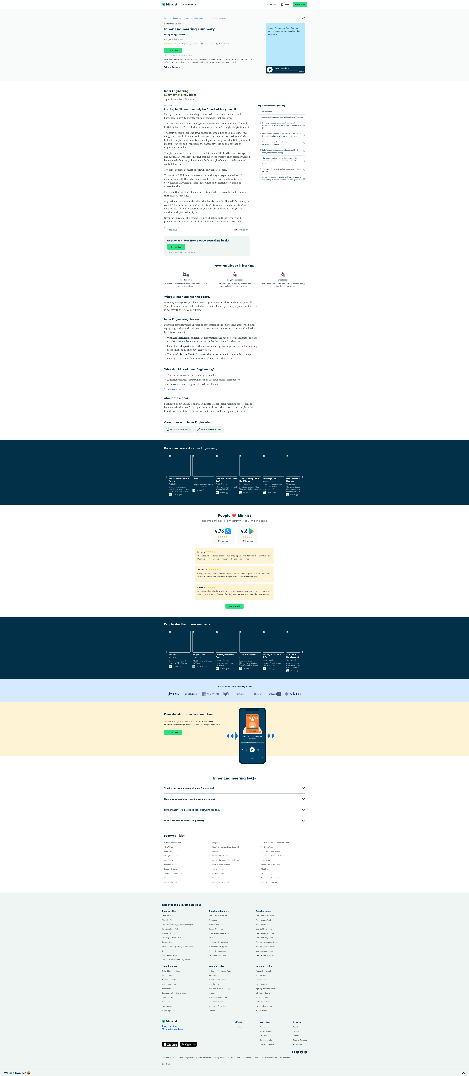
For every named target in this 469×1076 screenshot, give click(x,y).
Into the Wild (214, 984)
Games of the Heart (220, 856)
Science (212, 938)
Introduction (267, 112)
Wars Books (166, 1006)
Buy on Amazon (174, 389)
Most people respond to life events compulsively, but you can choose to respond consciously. (281, 135)
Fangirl (215, 842)
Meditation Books (169, 980)
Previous (173, 230)
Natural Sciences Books (171, 971)
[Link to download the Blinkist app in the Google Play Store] (188, 1044)
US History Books (263, 993)
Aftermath (168, 851)
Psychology (213, 920)
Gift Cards (263, 1036)
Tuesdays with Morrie (217, 980)
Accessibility (247, 1058)
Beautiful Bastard (170, 869)
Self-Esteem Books (263, 1002)
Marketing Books (168, 1010)
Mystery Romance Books (266, 988)
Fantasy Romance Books (265, 971)
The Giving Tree (267, 847)
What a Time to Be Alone (270, 864)
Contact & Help (266, 1040)
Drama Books (261, 980)
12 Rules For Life (168, 933)
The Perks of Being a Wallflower (273, 856)
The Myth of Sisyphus (217, 1006)
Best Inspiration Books (264, 951)
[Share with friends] (303, 18)
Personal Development (211, 429)
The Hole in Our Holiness (270, 851)
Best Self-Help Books (264, 929)
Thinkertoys (265, 860)
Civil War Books (262, 984)
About (295, 1027)
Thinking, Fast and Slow (171, 938)
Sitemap (179, 1058)
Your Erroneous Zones (269, 882)
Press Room (297, 1044)
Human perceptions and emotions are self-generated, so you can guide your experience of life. (281, 125)
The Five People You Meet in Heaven (275, 842)
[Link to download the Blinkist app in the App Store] (170, 1044)
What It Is (264, 869)
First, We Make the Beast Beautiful (225, 847)
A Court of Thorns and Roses (220, 971)
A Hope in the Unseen (172, 842)
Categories (188, 4)
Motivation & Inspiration (194, 18)
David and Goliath (216, 1002)
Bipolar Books (261, 1010)
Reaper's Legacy (218, 873)
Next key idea (239, 230)
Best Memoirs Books (264, 920)
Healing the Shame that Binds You (225, 860)
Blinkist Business (266, 1031)
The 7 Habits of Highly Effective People (177, 924)
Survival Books (261, 975)
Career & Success (216, 929)
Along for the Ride (171, 856)
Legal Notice (190, 1058)
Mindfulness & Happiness (218, 946)
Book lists (238, 1027)
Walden (212, 993)
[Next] (302, 477)
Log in (286, 4)
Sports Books (167, 997)
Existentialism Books (264, 1006)
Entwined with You (171, 882)
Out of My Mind (218, 869)
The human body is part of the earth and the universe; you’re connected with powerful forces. (279, 160)
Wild (262, 873)
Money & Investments (217, 951)
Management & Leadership (219, 933)
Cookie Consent (233, 1058)
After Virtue (168, 847)
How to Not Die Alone (221, 864)
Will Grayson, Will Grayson (271, 878)
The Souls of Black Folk (218, 997)
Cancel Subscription (267, 1044)
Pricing (262, 1027)
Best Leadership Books (265, 933)
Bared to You (169, 864)
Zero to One (167, 942)
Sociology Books (262, 997)
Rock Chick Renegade (221, 882)
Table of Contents (172, 67)
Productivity (214, 924)
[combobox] (170, 1064)
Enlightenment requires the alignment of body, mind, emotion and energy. (280, 151)
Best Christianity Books (265, 916)
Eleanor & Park (169, 878)
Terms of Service (204, 1058)
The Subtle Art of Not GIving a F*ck (176, 960)
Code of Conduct (300, 1040)
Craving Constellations (173, 873)
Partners (296, 1036)
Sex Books (166, 1002)
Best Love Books (262, 924)
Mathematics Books (169, 984)
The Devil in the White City (219, 988)
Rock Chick (216, 878)
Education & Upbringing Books (174, 993)
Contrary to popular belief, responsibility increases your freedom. (278, 143)
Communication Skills (217, 955)
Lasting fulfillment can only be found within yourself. (282, 117)
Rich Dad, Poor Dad (170, 929)
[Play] (270, 70)
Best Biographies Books (265, 946)
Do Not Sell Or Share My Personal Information (272, 1058)
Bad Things (168, 860)
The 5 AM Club (168, 920)
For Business (271, 4)
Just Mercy (213, 975)
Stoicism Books (168, 988)
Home (166, 18)
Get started (300, 4)
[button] (234, 788)
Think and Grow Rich (170, 955)
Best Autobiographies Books (267, 942)
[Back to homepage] (169, 4)
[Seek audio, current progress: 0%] (286, 71)
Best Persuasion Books (265, 955)
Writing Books (167, 975)
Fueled (215, 851)
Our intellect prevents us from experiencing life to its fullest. (281, 170)
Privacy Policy (218, 1058)
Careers (296, 1031)
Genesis (212, 1010)
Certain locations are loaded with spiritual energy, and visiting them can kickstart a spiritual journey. (281, 178)
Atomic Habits (167, 916)
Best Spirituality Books (264, 938)
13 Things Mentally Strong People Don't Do (177, 948)
